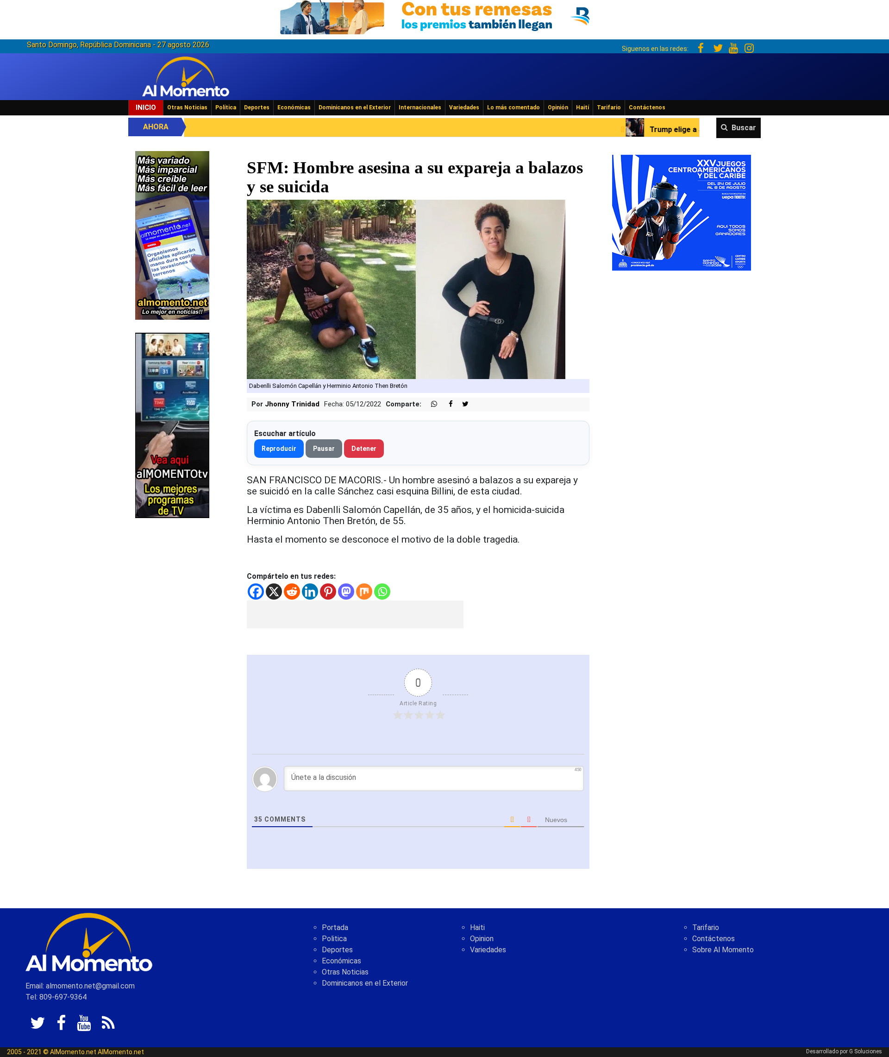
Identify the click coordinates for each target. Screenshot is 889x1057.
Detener (363, 448)
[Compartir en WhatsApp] (430, 404)
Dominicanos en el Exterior (355, 107)
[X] (274, 591)
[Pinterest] (328, 591)
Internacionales (420, 107)
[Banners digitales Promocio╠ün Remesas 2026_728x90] (444, 15)
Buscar (744, 127)
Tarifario (609, 107)
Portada (335, 927)
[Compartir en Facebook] (446, 404)
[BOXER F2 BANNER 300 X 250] (681, 212)
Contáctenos (647, 107)
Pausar (324, 448)
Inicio (146, 107)
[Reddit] (292, 591)
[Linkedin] (310, 591)
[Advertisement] (355, 614)
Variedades (464, 107)
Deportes (256, 107)
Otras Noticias (187, 107)
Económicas (294, 107)
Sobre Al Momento (723, 949)
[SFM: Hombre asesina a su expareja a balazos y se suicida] (406, 289)
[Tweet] (462, 404)
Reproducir (279, 448)
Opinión (558, 107)
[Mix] (364, 591)
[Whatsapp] (382, 591)
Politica (334, 938)
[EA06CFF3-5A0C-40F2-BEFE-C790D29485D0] (172, 424)
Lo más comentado (513, 107)
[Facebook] (256, 591)
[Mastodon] (346, 591)
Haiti (477, 927)
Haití (582, 107)
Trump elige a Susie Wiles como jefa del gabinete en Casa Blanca (663, 129)
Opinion (482, 938)
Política (225, 107)
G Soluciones (865, 1051)
